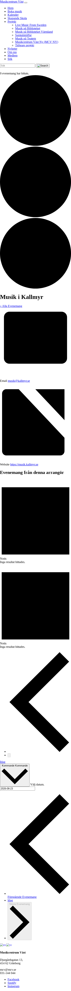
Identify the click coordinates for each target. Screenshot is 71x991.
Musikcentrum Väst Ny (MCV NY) (36, 42)
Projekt (12, 21)
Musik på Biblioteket (27, 28)
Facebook (13, 979)
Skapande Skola (17, 18)
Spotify (12, 982)
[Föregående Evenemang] (39, 751)
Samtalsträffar (23, 35)
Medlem (12, 55)
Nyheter (12, 48)
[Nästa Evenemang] (9, 755)
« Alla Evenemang (11, 306)
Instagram (13, 986)
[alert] (35, 521)
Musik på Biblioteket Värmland (34, 31)
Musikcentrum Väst (11, 1)
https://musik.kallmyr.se (24, 464)
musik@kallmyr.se (19, 380)
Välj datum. (37, 784)
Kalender (13, 14)
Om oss (12, 52)
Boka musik (15, 11)
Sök (10, 58)
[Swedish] (9, 944)
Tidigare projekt (24, 45)
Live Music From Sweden (30, 25)
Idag (2, 761)
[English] (3, 944)
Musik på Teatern (25, 38)
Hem (10, 8)
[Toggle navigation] (25, 2)
